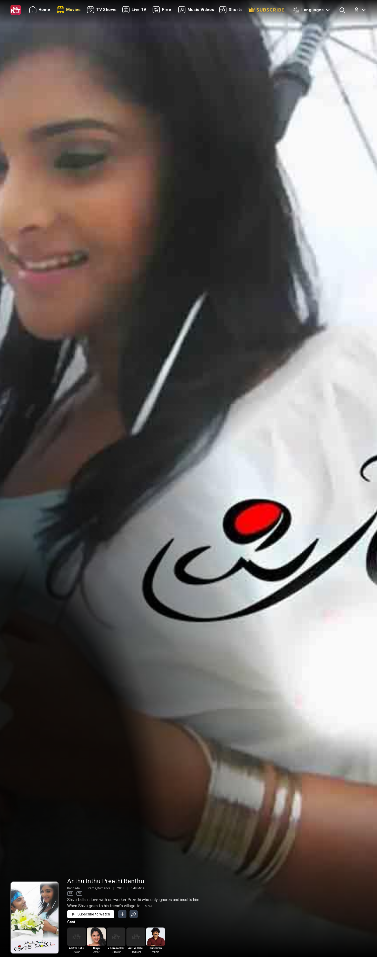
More (148, 906)
